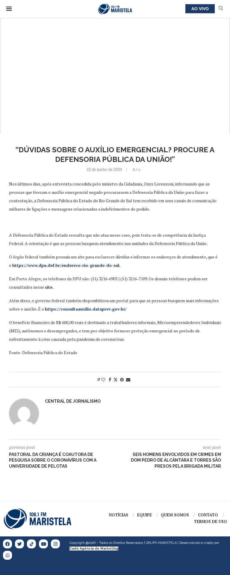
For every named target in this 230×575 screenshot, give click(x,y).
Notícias (118, 515)
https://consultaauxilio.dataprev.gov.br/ (86, 309)
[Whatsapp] (7, 555)
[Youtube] (43, 543)
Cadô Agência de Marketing (93, 548)
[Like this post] (103, 379)
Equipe (144, 515)
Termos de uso (210, 521)
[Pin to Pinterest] (122, 379)
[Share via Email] (128, 379)
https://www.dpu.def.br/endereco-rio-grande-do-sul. (66, 265)
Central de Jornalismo (73, 401)
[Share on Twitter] (116, 379)
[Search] (221, 9)
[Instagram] (55, 543)
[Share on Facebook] (110, 379)
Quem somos (175, 515)
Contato (208, 515)
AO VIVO (200, 8)
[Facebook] (7, 543)
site (48, 287)
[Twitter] (19, 543)
